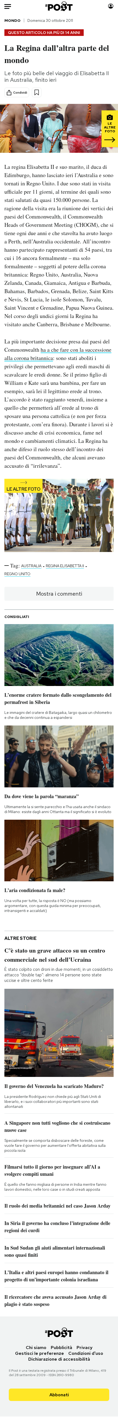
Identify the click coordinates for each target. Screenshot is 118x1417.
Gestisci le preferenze (39, 1353)
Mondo (12, 20)
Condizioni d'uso (85, 1353)
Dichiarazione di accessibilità (59, 1359)
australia (31, 565)
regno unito (17, 573)
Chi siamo (36, 1347)
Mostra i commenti (59, 593)
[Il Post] (59, 6)
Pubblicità (61, 1347)
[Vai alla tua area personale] (111, 6)
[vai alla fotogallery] (59, 516)
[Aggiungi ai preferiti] (36, 92)
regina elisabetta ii (65, 565)
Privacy (84, 1347)
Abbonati (59, 1395)
